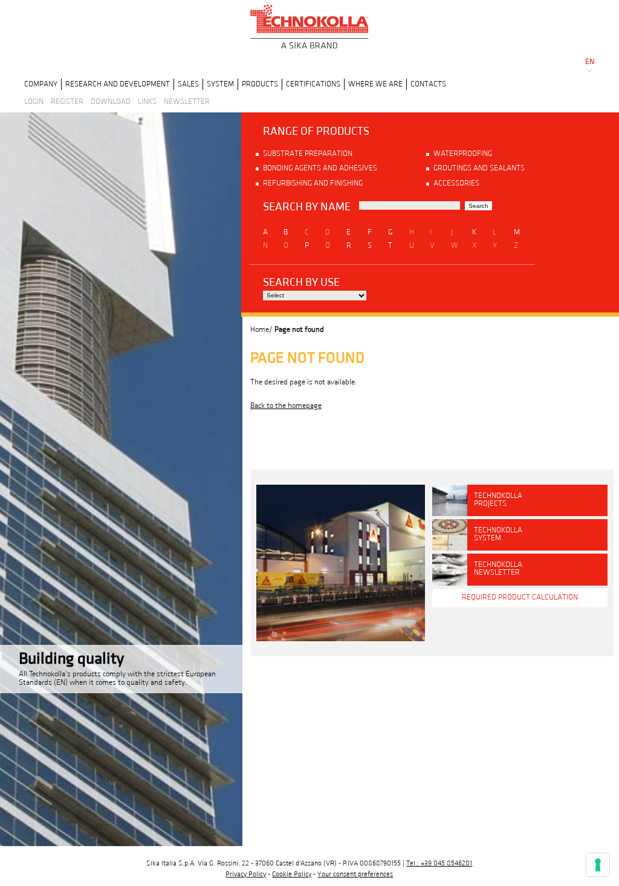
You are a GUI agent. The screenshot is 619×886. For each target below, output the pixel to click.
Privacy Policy (245, 874)
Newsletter (187, 101)
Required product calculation (520, 597)
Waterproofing (462, 153)
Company (40, 84)
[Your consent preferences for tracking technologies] (597, 864)
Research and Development (117, 84)
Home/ (261, 329)
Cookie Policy (291, 874)
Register (67, 101)
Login (34, 101)
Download (111, 101)
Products (260, 84)
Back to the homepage (286, 405)
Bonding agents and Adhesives (320, 168)
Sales (188, 84)
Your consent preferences (355, 874)
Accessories (456, 183)
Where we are (375, 84)
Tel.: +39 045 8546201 (439, 863)
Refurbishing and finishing (313, 183)
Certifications (313, 84)
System (220, 84)
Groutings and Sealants (479, 168)
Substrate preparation (307, 153)
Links (147, 101)
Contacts (428, 84)
